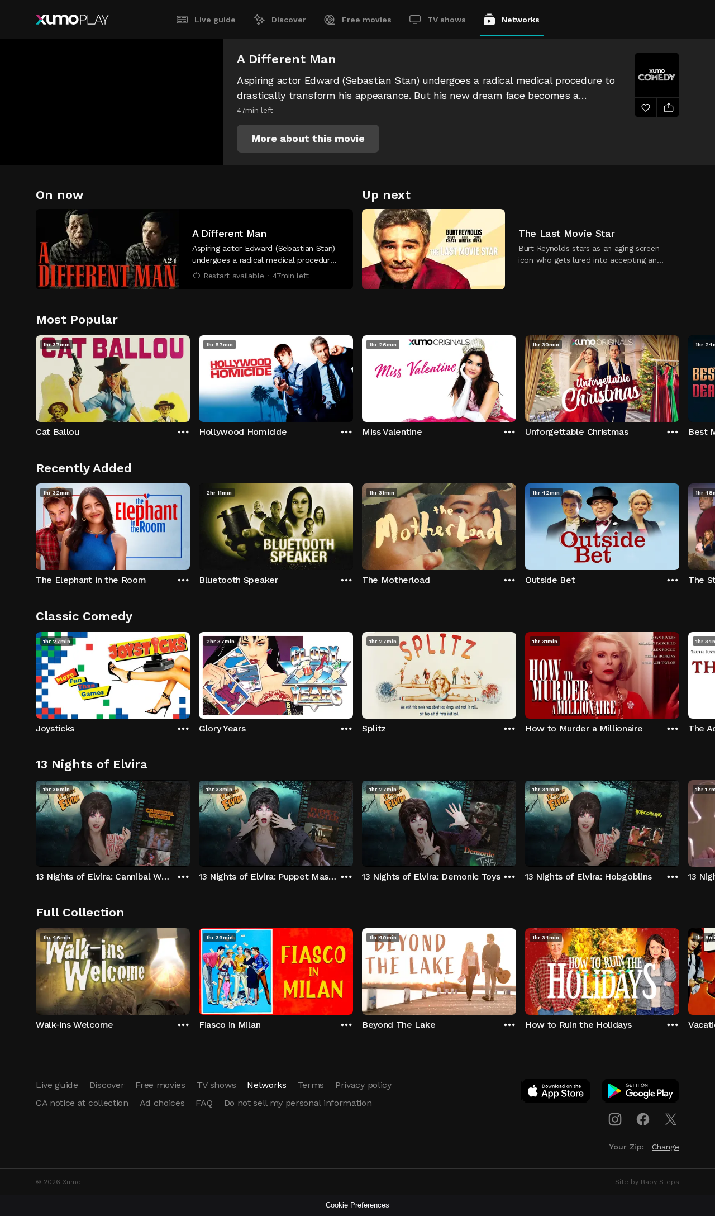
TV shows (446, 19)
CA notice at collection (82, 1103)
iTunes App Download (556, 1093)
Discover (288, 19)
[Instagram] (615, 1119)
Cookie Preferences (357, 1205)
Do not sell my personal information (298, 1103)
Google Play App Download (641, 1093)
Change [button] (665, 1146)
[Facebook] (643, 1119)
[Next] (679, 376)
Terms (311, 1085)
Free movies (367, 19)
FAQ (204, 1103)
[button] (308, 139)
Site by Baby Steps (647, 1182)
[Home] (72, 20)
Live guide (215, 19)
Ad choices (162, 1103)
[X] (670, 1119)
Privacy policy (363, 1085)
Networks (521, 19)
